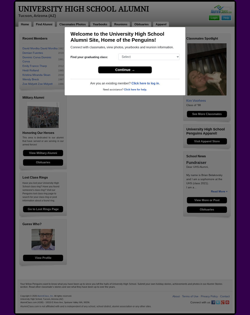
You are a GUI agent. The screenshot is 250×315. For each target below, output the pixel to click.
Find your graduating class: (89, 57)
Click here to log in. (145, 83)
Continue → (125, 70)
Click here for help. (135, 89)
